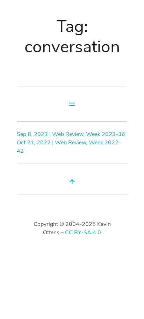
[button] (72, 104)
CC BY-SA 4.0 (83, 232)
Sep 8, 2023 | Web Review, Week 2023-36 (71, 134)
